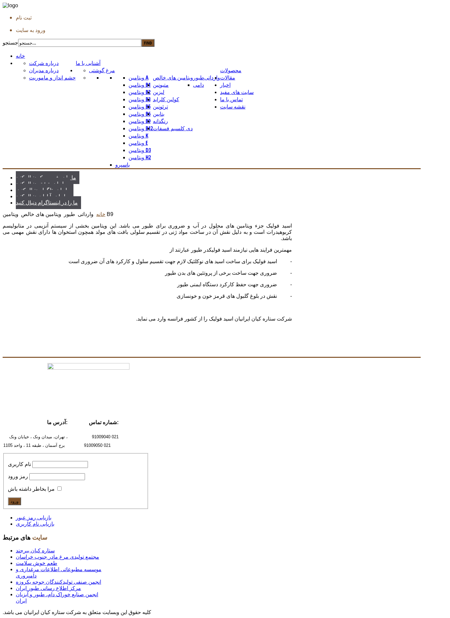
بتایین (158, 113)
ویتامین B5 (139, 106)
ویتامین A (138, 77)
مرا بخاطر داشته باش (31, 489)
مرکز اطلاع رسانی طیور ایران (48, 588)
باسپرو (122, 164)
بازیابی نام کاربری (35, 524)
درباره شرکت (44, 63)
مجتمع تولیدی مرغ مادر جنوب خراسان (57, 557)
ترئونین (160, 106)
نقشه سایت (232, 106)
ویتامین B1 (139, 84)
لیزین (158, 92)
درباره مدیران (44, 70)
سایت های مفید (237, 92)
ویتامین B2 (139, 92)
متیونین (161, 84)
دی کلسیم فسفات (173, 128)
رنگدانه (160, 121)
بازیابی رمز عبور (33, 517)
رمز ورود (18, 476)
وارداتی (212, 77)
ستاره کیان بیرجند (35, 550)
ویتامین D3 (139, 150)
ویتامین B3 (139, 99)
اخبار (225, 84)
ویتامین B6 (139, 113)
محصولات (230, 70)
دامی (198, 84)
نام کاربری (19, 464)
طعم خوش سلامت (36, 563)
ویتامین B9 (139, 121)
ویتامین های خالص (173, 77)
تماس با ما (231, 99)
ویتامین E (138, 142)
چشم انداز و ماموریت (52, 77)
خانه (20, 55)
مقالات (227, 77)
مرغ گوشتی (102, 70)
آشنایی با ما (88, 63)
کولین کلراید (166, 99)
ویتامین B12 (140, 128)
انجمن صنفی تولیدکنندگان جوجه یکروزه (58, 582)
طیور (198, 77)
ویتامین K (138, 135)
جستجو (10, 43)
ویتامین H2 (139, 157)
